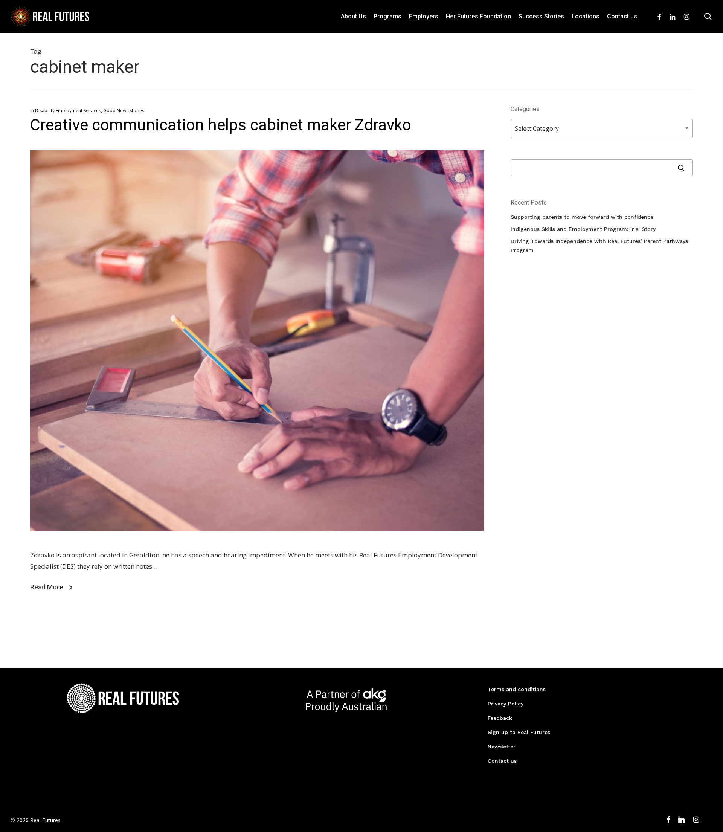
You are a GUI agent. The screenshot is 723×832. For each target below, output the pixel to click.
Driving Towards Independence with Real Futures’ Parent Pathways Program (599, 245)
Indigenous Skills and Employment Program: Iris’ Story (583, 229)
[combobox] (602, 128)
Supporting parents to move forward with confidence (582, 217)
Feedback (500, 718)
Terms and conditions (517, 689)
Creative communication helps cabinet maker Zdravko (220, 125)
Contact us (502, 761)
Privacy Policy (505, 704)
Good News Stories (123, 110)
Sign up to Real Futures (519, 732)
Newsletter (502, 746)
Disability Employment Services (68, 110)
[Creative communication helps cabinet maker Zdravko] (257, 543)
